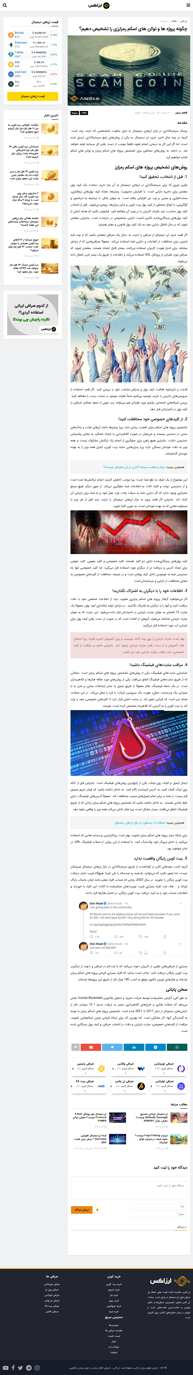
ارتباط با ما (114, 1347)
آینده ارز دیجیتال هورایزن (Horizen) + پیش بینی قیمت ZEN (90, 1139)
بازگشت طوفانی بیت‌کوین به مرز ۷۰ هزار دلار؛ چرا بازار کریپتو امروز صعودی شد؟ (23, 128)
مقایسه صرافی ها (114, 1330)
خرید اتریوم (113, 1290)
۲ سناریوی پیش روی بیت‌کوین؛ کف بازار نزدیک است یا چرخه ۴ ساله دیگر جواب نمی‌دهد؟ (25, 198)
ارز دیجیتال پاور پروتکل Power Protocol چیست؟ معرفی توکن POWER (89, 1117)
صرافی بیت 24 (52, 1306)
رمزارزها (75, 113)
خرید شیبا (114, 1311)
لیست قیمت (114, 1336)
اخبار (114, 1341)
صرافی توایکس (52, 1295)
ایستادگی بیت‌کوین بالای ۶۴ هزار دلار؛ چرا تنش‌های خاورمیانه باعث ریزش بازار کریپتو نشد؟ (23, 152)
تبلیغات (113, 1352)
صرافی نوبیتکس (52, 1284)
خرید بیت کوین (114, 1284)
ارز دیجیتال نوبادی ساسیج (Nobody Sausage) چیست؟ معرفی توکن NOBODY (152, 1117)
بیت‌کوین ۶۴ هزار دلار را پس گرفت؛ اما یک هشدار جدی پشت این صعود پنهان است (24, 175)
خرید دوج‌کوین (114, 1306)
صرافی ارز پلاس (52, 1300)
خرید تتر (114, 1295)
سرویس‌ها (114, 1325)
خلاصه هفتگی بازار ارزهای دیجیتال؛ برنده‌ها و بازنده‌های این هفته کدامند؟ (23, 221)
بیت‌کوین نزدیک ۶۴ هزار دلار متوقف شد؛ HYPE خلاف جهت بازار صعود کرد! (24, 268)
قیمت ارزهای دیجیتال (33, 96)
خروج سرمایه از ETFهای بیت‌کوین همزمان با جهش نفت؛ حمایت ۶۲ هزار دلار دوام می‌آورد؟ (23, 245)
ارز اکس (183, 21)
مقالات (174, 21)
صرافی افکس (52, 1311)
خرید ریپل (114, 1300)
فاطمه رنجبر (181, 113)
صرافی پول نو (52, 1290)
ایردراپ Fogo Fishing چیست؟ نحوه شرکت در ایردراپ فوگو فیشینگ (151, 1139)
